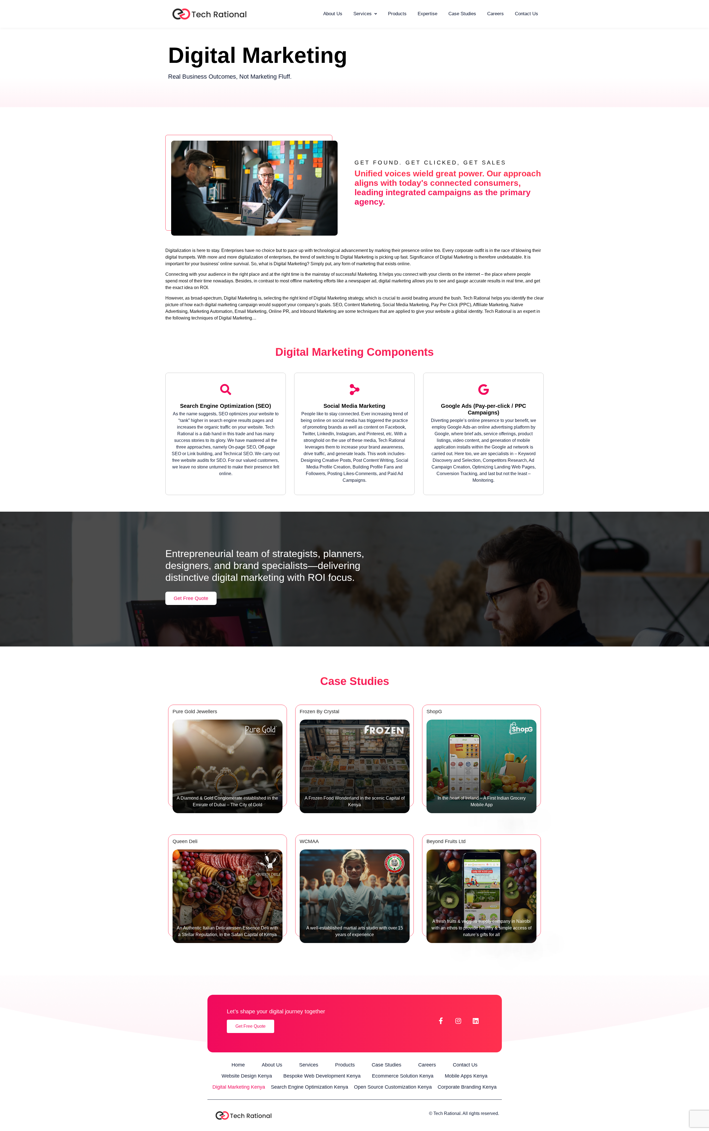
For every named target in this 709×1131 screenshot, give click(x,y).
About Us (332, 13)
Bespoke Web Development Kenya (322, 1076)
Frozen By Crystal (319, 711)
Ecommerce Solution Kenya (402, 1076)
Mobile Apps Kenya (466, 1076)
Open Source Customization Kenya (393, 1087)
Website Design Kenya (247, 1076)
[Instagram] (458, 1020)
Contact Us (526, 13)
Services (362, 13)
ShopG (434, 711)
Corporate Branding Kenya (467, 1087)
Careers (495, 13)
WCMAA (309, 841)
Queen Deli (185, 841)
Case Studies (462, 13)
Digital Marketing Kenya (238, 1087)
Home (238, 1065)
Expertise (427, 13)
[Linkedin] (475, 1020)
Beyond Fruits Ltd (446, 841)
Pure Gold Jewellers (195, 711)
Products (397, 13)
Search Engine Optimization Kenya (309, 1087)
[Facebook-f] (441, 1020)
